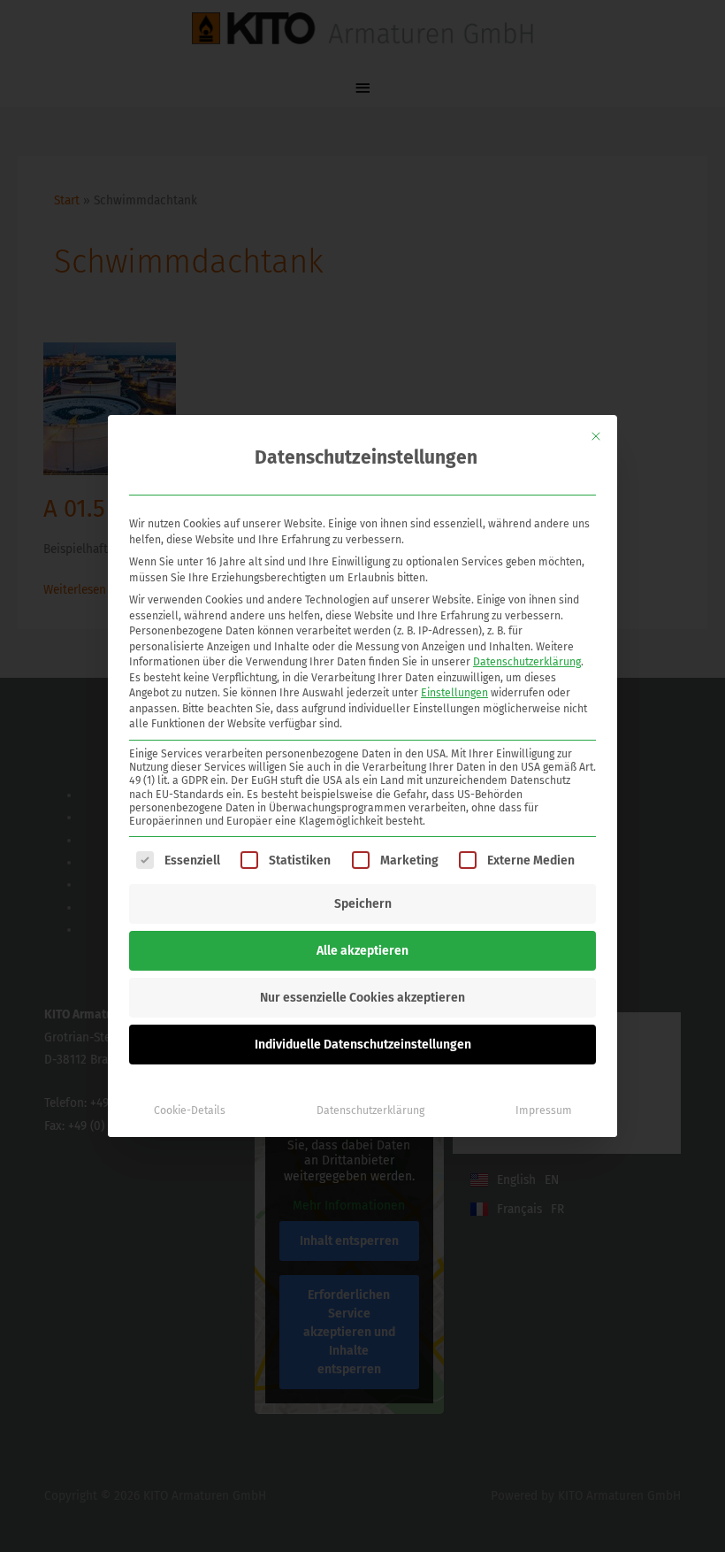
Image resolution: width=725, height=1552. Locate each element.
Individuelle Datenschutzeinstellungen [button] (363, 1044)
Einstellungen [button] (454, 693)
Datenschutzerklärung (527, 662)
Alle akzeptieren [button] (362, 950)
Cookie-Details (189, 1110)
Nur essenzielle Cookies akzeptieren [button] (362, 997)
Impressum (543, 1110)
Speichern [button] (363, 903)
